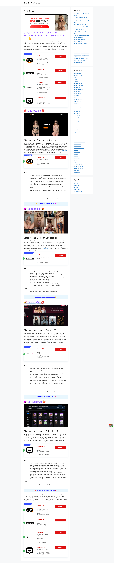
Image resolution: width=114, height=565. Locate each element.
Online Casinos (77, 144)
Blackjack (76, 81)
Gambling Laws (77, 105)
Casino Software (78, 91)
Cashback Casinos (78, 83)
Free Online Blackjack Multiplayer (81, 29)
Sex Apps (76, 154)
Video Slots (76, 170)
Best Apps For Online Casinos (81, 58)
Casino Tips (76, 95)
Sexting (79, 2)
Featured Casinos (78, 101)
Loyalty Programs (78, 130)
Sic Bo (75, 162)
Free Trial (60, 70)
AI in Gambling (77, 73)
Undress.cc (40, 55)
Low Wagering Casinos (79, 128)
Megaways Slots (77, 132)
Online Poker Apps (78, 62)
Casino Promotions (78, 89)
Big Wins (76, 79)
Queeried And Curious (32, 3)
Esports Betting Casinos (79, 99)
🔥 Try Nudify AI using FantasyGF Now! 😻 (46, 396)
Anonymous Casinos (78, 75)
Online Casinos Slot (78, 37)
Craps (75, 97)
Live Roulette (77, 125)
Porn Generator (70, 2)
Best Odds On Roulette (79, 60)
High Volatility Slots (78, 113)
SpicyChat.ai (41, 97)
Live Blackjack (77, 121)
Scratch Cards (77, 152)
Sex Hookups (77, 158)
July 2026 (76, 183)
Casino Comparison (78, 85)
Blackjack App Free (78, 51)
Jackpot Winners (78, 117)
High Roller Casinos (78, 111)
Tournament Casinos (78, 168)
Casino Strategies (78, 93)
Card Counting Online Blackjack (81, 53)
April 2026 (76, 187)
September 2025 (78, 191)
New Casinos (77, 138)
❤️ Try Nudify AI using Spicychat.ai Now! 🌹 (45, 490)
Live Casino (76, 123)
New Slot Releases (78, 140)
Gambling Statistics (78, 107)
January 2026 (77, 189)
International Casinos (79, 115)
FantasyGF (40, 82)
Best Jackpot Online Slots (80, 47)
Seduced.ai (40, 69)
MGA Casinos (77, 134)
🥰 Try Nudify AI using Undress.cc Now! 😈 (45, 203)
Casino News (77, 87)
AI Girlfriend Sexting (43, 341)
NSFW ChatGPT (64, 150)
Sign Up (60, 56)
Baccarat (76, 77)
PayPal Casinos (77, 146)
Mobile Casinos (77, 136)
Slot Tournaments (78, 164)
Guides (75, 109)
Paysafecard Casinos (79, 148)
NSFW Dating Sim (46, 248)
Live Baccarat (77, 119)
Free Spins (76, 103)
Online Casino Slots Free (79, 39)
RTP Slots (76, 150)
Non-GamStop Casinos (79, 142)
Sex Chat (76, 156)
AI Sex (86, 2)
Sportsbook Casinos (78, 166)
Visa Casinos (77, 172)
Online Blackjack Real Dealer (80, 24)
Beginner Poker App (78, 41)
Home (50, 2)
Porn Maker (61, 2)
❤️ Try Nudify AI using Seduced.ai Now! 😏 (45, 297)
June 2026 (76, 185)
